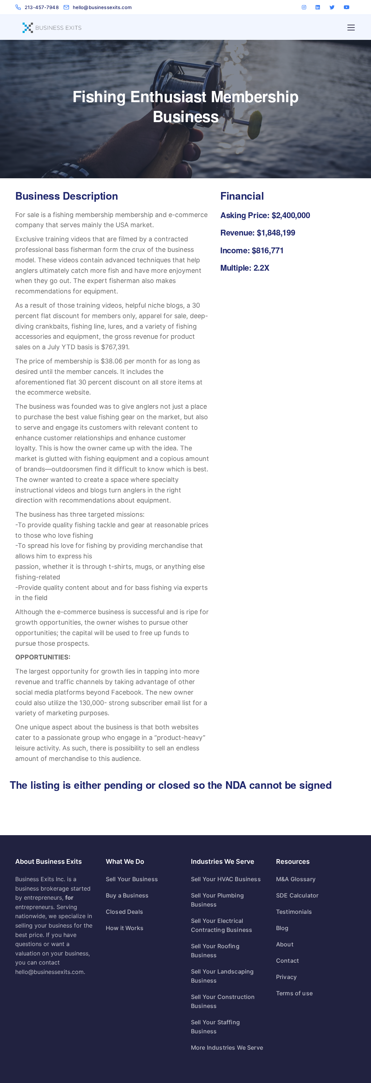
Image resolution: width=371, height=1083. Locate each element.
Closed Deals (124, 911)
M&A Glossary (296, 879)
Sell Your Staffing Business (215, 1027)
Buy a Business (127, 895)
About (284, 944)
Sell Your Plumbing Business (217, 900)
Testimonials (294, 911)
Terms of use (294, 993)
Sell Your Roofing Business (215, 950)
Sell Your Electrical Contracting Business (221, 925)
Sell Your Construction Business (223, 1001)
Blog (282, 928)
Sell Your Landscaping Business (222, 976)
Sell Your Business (132, 879)
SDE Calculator (297, 895)
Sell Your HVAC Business (226, 879)
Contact (287, 960)
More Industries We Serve (227, 1047)
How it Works (124, 928)
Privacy (286, 976)
